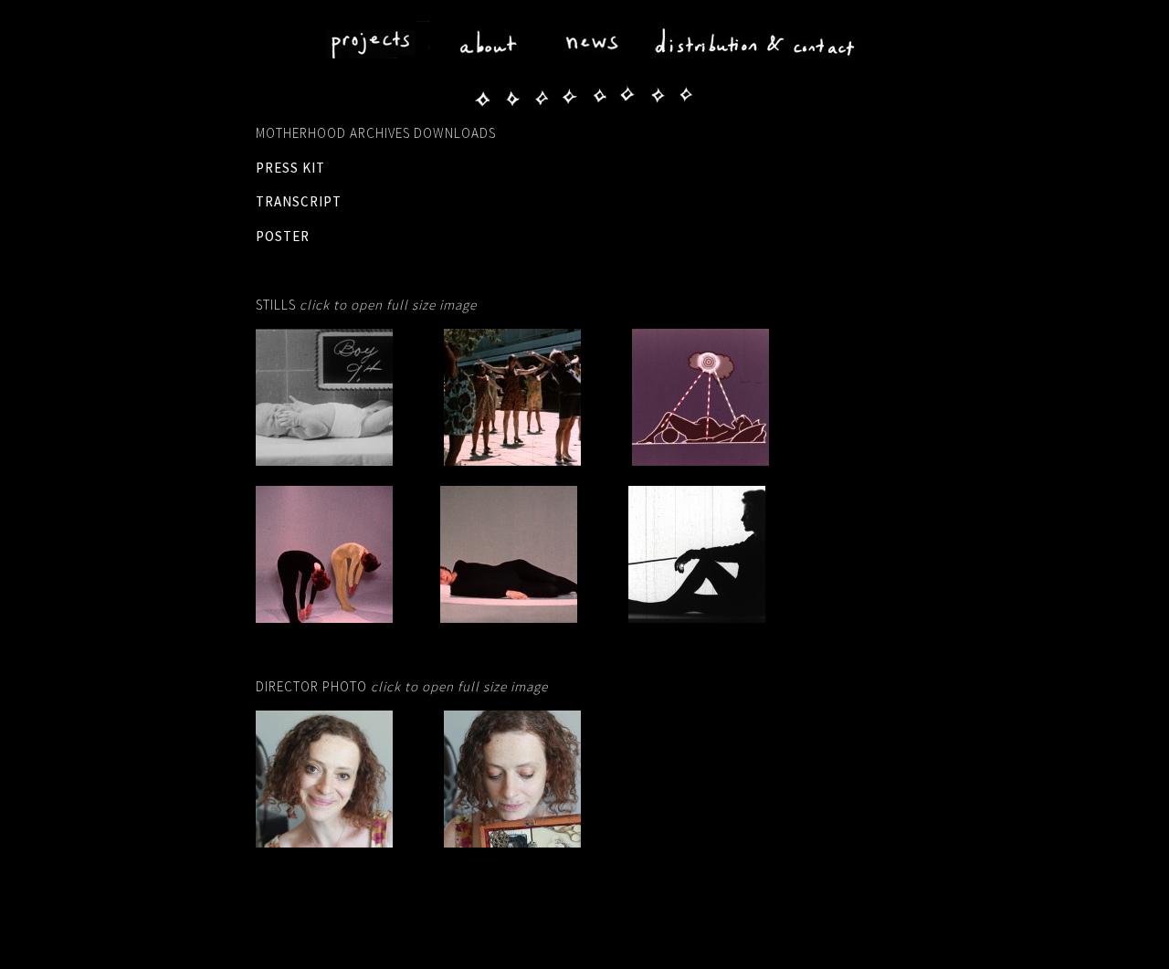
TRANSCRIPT (299, 201)
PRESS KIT (290, 167)
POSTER (283, 236)
